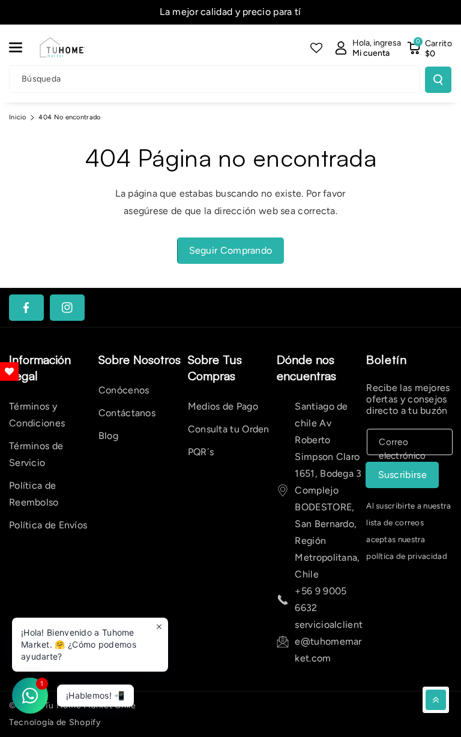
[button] (22, 47)
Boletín (386, 359)
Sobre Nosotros (139, 359)
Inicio (17, 117)
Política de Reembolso (34, 494)
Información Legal (40, 367)
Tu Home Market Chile (90, 705)
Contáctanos (126, 413)
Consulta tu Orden (229, 429)
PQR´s (201, 452)
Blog (108, 435)
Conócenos (123, 390)
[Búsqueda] (438, 80)
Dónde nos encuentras (306, 367)
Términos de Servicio (36, 454)
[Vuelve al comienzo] (436, 700)
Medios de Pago (223, 406)
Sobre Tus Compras (215, 367)
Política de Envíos (48, 525)
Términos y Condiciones (37, 415)
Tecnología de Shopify (55, 722)
